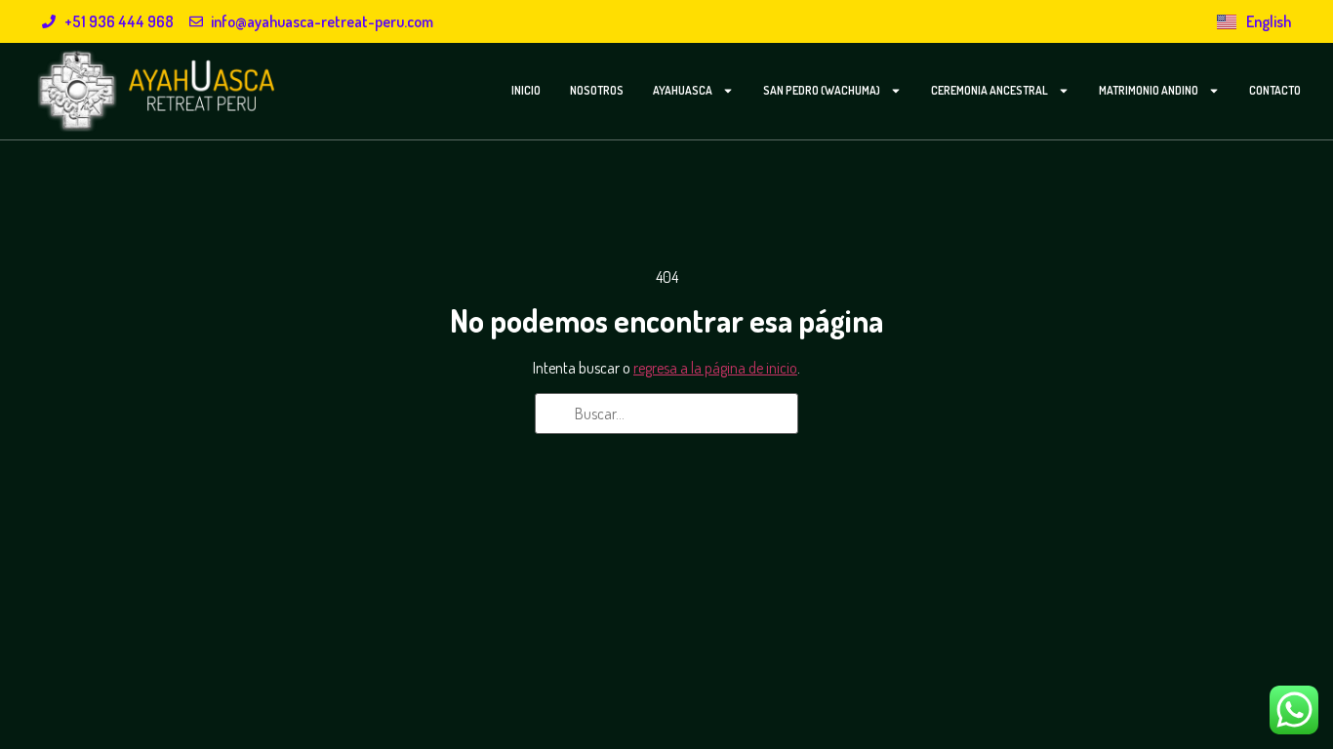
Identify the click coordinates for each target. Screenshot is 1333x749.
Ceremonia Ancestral (989, 90)
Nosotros (597, 90)
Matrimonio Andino (1148, 90)
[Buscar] (556, 415)
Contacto (1275, 90)
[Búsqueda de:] (666, 413)
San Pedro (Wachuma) (821, 90)
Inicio (526, 90)
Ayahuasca (682, 90)
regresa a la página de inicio (715, 367)
